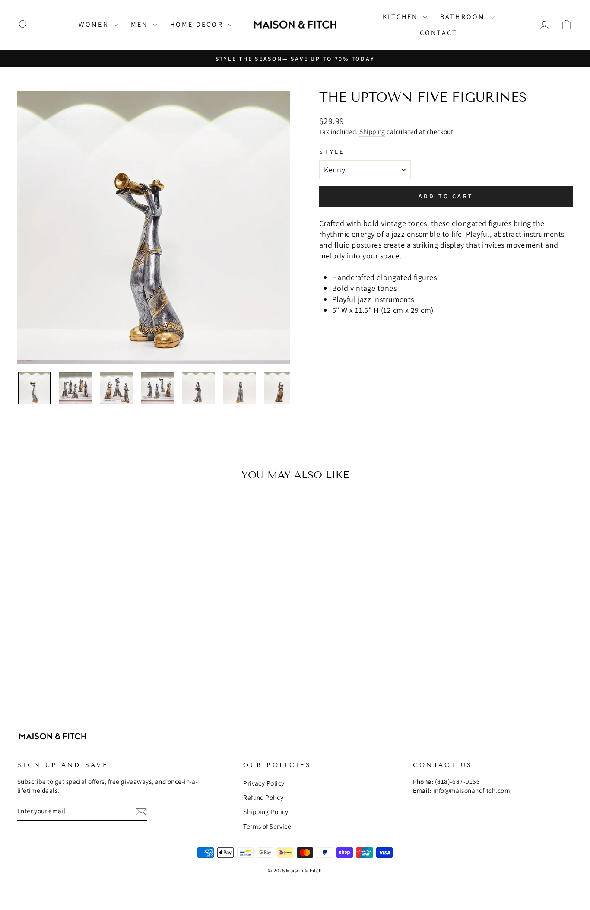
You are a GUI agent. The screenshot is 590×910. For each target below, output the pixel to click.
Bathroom (464, 16)
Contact (438, 32)
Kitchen (402, 16)
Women (95, 24)
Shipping (372, 131)
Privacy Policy (263, 783)
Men (141, 24)
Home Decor (198, 24)
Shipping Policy (266, 811)
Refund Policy (263, 797)
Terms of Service (267, 826)
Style (332, 151)
